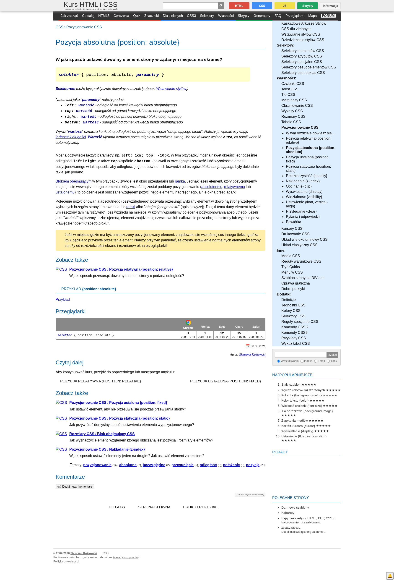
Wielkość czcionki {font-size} (301, 406)
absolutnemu (211, 187)
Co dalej (88, 16)
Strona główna (154, 507)
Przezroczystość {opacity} (306, 176)
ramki (130, 207)
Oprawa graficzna (295, 283)
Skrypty (243, 16)
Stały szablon (291, 384)
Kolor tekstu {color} (295, 400)
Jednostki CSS (293, 305)
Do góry (117, 507)
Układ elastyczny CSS (299, 245)
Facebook (390, 567)
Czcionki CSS (292, 84)
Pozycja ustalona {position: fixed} (307, 159)
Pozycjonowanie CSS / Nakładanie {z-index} (107, 449)
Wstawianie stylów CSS (300, 34)
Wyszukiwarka (290, 361)
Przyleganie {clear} (301, 211)
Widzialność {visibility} (304, 197)
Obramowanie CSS (297, 105)
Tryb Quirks (290, 267)
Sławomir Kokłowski (252, 354)
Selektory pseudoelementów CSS (308, 67)
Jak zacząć (69, 16)
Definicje (288, 300)
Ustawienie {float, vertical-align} (307, 204)
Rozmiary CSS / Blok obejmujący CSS (102, 434)
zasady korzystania (126, 557)
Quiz (136, 16)
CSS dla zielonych (296, 29)
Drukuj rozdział (200, 507)
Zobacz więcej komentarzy (250, 494)
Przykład (63, 299)
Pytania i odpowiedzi (303, 217)
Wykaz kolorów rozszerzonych (303, 390)
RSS (106, 553)
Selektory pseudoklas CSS (303, 73)
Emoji (321, 361)
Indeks (308, 361)
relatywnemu (234, 187)
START (56, 16)
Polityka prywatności (66, 561)
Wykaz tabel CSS (295, 343)
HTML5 (103, 16)
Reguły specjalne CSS (299, 322)
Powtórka (293, 222)
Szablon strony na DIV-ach (302, 278)
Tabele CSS (291, 122)
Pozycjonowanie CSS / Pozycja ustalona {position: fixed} (118, 403)
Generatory (262, 16)
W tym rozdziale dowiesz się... (310, 133)
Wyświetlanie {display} (304, 191)
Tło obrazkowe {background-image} (307, 411)
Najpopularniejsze (292, 375)
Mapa (312, 16)
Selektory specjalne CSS (301, 62)
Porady (280, 452)
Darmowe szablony (295, 507)
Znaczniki (151, 16)
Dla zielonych (173, 16)
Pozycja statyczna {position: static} (308, 168)
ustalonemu (65, 192)
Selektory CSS (293, 316)
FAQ (278, 16)
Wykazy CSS (292, 111)
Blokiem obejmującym (73, 181)
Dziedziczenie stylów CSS (302, 40)
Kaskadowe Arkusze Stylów (303, 23)
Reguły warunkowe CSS (301, 261)
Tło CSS (288, 95)
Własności (226, 16)
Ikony (333, 361)
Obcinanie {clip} (298, 186)
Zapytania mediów (294, 420)
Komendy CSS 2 (294, 327)
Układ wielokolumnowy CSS (304, 239)
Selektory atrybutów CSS (301, 56)
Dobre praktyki (293, 289)
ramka (180, 181)
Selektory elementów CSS (302, 51)
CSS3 (191, 16)
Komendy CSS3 (294, 332)
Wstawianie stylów (171, 89)
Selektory (207, 16)
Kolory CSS (291, 311)
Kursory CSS (292, 228)
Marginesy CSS (294, 100)
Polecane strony (290, 498)
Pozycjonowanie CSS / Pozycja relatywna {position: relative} (121, 269)
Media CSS (290, 256)
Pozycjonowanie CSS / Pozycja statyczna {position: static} (119, 418)
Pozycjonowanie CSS (84, 27)
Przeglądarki (294, 16)
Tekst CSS (289, 89)
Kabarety (287, 513)
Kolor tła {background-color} (301, 395)
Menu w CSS (292, 272)
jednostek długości (71, 137)
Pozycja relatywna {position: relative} (308, 140)
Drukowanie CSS (295, 234)
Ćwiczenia (121, 16)
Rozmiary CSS (293, 116)
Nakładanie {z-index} (303, 181)
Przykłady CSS (293, 338)
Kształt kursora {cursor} (298, 426)
